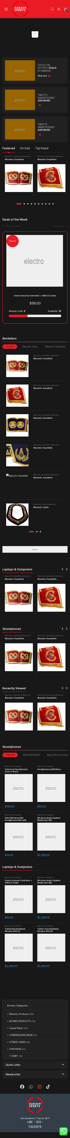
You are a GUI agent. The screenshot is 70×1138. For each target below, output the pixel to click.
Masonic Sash (29, 346)
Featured (8, 148)
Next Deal (59, 226)
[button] (18, 203)
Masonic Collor (40, 504)
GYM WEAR (17, 1049)
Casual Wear (18, 1028)
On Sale (25, 148)
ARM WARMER (31, 754)
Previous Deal (13, 226)
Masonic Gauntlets (13, 156)
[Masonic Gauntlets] (18, 366)
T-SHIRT (15, 1056)
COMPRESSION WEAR (23, 1035)
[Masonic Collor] (18, 514)
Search (52, 9)
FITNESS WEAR (19, 1042)
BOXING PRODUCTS (22, 1021)
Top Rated (41, 148)
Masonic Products (13, 766)
